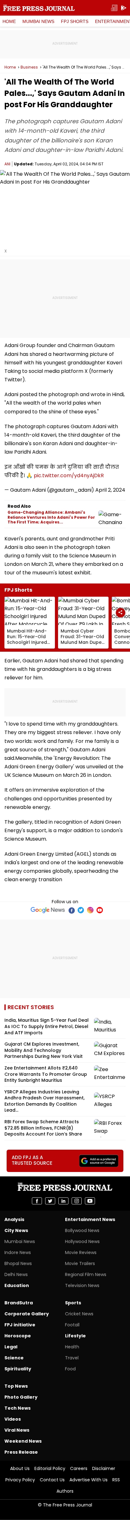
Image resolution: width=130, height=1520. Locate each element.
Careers (78, 1468)
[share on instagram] (77, 1200)
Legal (10, 1347)
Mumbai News (38, 21)
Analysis (14, 1219)
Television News (82, 1285)
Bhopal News (18, 1263)
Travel (72, 1358)
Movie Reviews (81, 1252)
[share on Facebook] (37, 1200)
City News (16, 1230)
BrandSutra (18, 1303)
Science (14, 1358)
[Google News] (48, 910)
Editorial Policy (49, 1468)
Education (16, 1285)
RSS (116, 1480)
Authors (65, 1491)
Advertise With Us (88, 1480)
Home (9, 21)
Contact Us (52, 1480)
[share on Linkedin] (63, 1200)
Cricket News (79, 1314)
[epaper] (114, 8)
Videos (12, 1419)
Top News (16, 1386)
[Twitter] (81, 910)
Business (29, 67)
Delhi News (16, 1274)
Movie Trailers (80, 1263)
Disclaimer (103, 1468)
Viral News (16, 1430)
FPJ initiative (19, 1325)
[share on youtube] (90, 1200)
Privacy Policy (20, 1480)
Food (70, 1369)
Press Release (21, 1452)
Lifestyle (75, 1336)
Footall (72, 1325)
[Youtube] (100, 910)
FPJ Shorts (74, 21)
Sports (73, 1303)
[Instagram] (90, 910)
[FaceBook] (71, 910)
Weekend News (23, 1441)
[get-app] (124, 8)
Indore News (17, 1252)
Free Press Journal (39, 8)
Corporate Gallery (26, 1314)
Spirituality (17, 1369)
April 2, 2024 (110, 490)
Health (72, 1347)
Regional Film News (85, 1274)
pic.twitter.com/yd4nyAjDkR (69, 475)
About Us (20, 1468)
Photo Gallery (21, 1397)
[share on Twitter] (50, 1200)
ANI (7, 164)
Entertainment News (90, 1219)
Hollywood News (82, 1241)
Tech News (17, 1408)
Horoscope (17, 1336)
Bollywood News (82, 1230)
